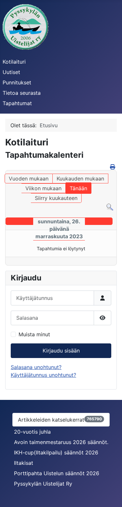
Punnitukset (17, 82)
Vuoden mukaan (28, 178)
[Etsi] (109, 207)
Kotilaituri (14, 61)
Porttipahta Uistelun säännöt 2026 (56, 473)
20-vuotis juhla (32, 431)
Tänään (78, 188)
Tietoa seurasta (22, 93)
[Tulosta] (112, 167)
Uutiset (11, 72)
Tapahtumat (17, 103)
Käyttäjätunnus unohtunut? (43, 375)
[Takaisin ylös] (110, 495)
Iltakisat (23, 463)
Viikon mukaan (43, 188)
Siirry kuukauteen (56, 198)
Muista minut (34, 334)
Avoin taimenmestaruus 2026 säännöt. (61, 442)
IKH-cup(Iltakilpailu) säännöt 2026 (56, 452)
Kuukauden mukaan (80, 178)
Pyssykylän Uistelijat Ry (43, 483)
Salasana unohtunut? (36, 367)
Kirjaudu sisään (61, 350)
